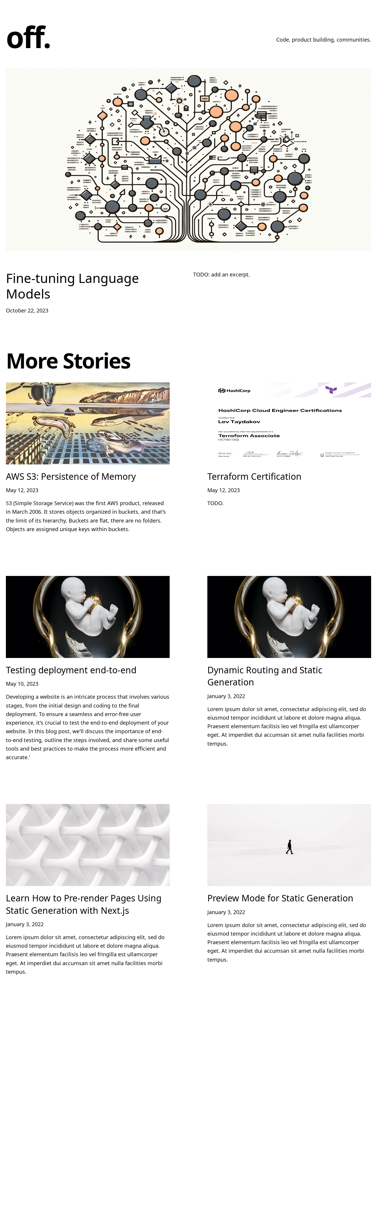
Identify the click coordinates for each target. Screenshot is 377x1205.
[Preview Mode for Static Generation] (289, 845)
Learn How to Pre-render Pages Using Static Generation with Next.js (83, 904)
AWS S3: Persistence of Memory (71, 476)
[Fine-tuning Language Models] (188, 159)
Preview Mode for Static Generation (280, 898)
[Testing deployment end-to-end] (88, 617)
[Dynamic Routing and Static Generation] (289, 617)
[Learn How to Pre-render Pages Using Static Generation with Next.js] (88, 845)
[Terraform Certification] (289, 423)
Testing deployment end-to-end (71, 670)
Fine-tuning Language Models (72, 285)
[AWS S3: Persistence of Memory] (88, 423)
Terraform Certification (254, 476)
